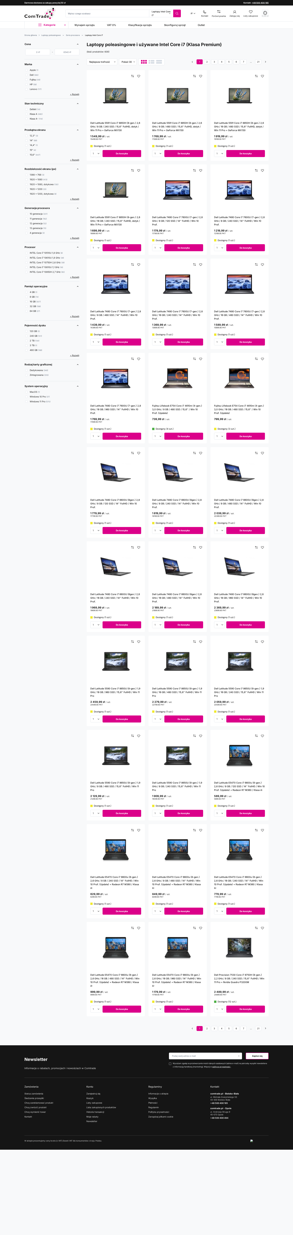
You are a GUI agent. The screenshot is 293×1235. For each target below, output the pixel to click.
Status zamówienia (33, 1093)
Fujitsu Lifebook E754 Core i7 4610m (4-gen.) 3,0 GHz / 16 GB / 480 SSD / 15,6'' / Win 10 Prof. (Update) (239, 409)
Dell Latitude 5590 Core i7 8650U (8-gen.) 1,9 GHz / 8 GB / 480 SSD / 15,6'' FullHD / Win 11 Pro (115, 786)
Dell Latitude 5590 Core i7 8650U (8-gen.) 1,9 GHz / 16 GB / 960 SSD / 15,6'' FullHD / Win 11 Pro (115, 692)
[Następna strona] (265, 61)
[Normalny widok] (144, 62)
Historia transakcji (95, 1112)
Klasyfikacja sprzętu (140, 25)
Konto (89, 1086)
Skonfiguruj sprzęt (175, 25)
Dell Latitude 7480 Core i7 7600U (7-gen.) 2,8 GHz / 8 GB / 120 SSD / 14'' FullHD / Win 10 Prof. (177, 221)
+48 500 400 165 (260, 3)
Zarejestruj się (93, 1093)
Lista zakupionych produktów (101, 1107)
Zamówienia (31, 1086)
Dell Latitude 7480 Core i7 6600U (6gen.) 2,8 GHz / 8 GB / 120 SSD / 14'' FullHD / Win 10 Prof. (115, 503)
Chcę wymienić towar (35, 1112)
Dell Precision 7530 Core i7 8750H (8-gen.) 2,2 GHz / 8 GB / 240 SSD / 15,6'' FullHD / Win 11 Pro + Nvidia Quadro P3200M (239, 978)
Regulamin (153, 1107)
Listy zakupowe (94, 1102)
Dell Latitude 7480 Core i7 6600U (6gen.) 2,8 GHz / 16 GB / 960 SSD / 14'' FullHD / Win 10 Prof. (239, 598)
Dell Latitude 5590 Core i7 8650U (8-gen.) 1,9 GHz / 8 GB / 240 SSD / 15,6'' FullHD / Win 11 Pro (177, 786)
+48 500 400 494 (219, 1118)
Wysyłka (152, 1098)
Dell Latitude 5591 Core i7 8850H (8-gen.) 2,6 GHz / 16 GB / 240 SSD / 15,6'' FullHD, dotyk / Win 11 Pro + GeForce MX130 (115, 221)
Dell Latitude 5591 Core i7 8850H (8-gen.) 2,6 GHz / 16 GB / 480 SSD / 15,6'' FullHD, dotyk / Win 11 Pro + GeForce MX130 (239, 126)
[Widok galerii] (159, 62)
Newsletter (35, 1059)
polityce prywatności (221, 1067)
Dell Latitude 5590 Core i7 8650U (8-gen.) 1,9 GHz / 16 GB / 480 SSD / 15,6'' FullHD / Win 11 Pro (177, 692)
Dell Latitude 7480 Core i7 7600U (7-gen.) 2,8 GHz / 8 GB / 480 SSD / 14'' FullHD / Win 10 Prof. (115, 315)
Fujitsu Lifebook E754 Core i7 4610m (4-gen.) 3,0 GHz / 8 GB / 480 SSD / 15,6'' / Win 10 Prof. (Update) (177, 409)
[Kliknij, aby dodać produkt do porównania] (132, 76)
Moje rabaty (92, 1116)
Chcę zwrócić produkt (35, 1107)
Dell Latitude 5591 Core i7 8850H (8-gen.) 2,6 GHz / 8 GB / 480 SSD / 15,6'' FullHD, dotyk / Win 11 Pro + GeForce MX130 (177, 126)
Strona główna (30, 35)
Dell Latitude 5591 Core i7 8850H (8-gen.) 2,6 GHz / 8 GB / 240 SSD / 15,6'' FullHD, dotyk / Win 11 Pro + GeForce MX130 (115, 126)
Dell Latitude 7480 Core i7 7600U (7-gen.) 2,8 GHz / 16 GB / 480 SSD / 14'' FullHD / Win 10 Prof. (239, 315)
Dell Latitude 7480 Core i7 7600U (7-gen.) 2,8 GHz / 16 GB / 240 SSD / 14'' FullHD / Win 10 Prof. (177, 315)
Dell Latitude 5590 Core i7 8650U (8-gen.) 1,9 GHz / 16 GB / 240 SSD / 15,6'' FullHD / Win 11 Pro (239, 692)
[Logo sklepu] (40, 13)
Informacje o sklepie (158, 1093)
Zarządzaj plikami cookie (160, 1116)
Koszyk (90, 1098)
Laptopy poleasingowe (51, 35)
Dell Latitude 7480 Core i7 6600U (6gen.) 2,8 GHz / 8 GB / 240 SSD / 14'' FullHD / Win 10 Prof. (177, 503)
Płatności (152, 1102)
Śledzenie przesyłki (34, 1098)
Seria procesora (73, 35)
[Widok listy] (151, 62)
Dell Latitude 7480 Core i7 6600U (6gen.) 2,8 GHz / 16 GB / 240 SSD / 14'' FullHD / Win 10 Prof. (115, 598)
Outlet (201, 25)
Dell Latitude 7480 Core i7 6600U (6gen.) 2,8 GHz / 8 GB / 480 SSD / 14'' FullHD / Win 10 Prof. (239, 503)
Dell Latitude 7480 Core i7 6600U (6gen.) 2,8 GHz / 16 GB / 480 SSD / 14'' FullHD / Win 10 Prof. (177, 598)
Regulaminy (155, 1086)
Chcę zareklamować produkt (38, 1102)
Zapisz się (257, 1056)
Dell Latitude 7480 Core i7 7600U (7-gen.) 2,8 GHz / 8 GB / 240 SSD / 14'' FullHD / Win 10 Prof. (239, 221)
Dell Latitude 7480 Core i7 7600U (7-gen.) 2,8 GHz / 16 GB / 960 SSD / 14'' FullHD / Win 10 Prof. (115, 409)
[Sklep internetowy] (259, 1141)
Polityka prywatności (158, 1112)
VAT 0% (111, 25)
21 (258, 61)
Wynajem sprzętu (84, 25)
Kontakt (28, 1116)
